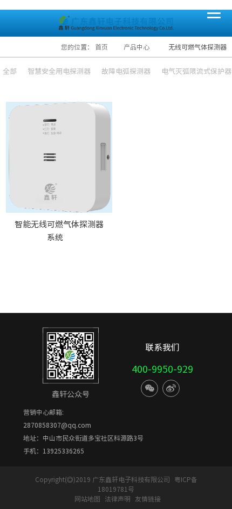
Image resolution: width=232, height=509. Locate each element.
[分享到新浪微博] (171, 388)
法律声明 (118, 499)
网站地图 (87, 499)
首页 (101, 47)
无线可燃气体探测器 (197, 47)
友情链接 (148, 499)
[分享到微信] (149, 388)
